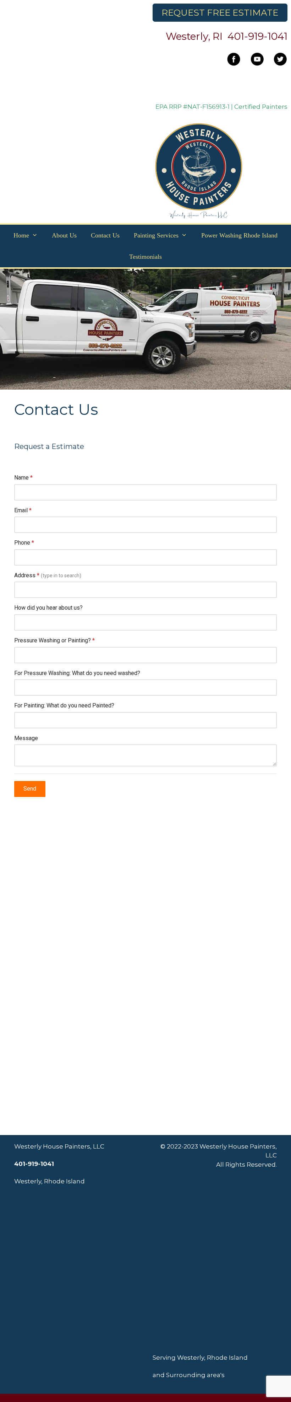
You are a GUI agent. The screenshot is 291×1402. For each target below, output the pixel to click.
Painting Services (156, 235)
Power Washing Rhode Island (239, 235)
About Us (64, 235)
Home (21, 235)
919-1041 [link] (267, 36)
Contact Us (105, 235)
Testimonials (145, 256)
